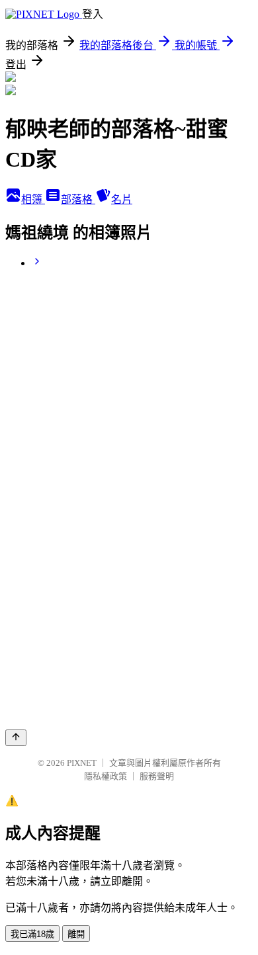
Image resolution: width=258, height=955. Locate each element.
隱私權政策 (105, 776)
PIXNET (82, 763)
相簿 (33, 199)
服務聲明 (157, 776)
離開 (76, 934)
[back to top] (15, 737)
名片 (121, 199)
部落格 (78, 199)
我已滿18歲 (32, 934)
